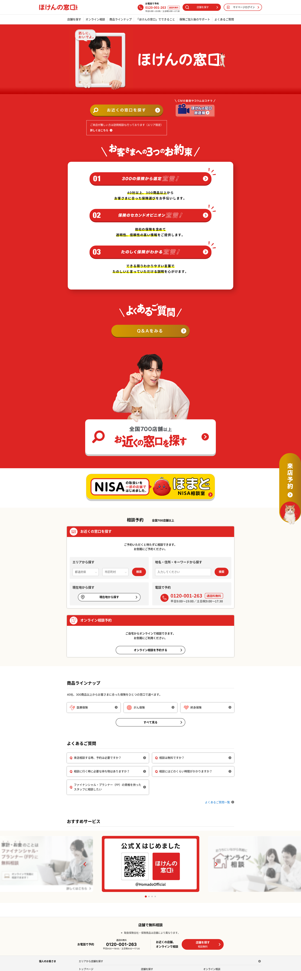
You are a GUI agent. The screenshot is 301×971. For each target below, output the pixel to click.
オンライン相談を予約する (150, 650)
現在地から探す (109, 597)
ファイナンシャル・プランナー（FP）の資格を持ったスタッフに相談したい (107, 787)
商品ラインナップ (120, 19)
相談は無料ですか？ (171, 757)
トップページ (86, 969)
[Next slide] (216, 864)
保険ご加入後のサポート (194, 19)
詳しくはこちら (99, 130)
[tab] (146, 896)
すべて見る (150, 722)
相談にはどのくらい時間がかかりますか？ (185, 771)
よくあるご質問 (224, 19)
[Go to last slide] (85, 864)
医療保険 (82, 707)
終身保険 (196, 707)
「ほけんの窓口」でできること (155, 19)
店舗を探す (74, 19)
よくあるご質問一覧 (217, 802)
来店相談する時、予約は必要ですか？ (97, 757)
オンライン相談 (95, 19)
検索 (139, 571)
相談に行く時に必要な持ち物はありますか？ (102, 771)
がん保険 (139, 707)
